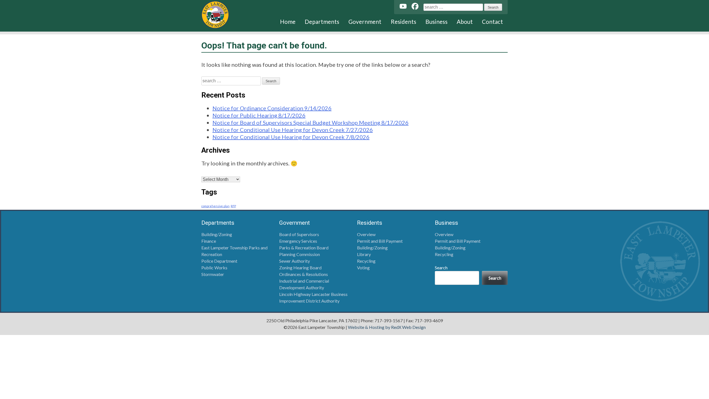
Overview (366, 234)
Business (436, 21)
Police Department (219, 261)
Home (288, 21)
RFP (233, 206)
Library (364, 254)
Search (441, 267)
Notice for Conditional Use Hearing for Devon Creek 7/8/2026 (290, 137)
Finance (208, 241)
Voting (363, 267)
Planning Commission (299, 254)
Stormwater (212, 274)
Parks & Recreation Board (303, 247)
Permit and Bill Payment (380, 241)
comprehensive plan (215, 206)
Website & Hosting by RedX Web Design (387, 327)
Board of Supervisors (299, 234)
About (465, 21)
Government (364, 21)
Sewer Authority (294, 261)
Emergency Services (298, 241)
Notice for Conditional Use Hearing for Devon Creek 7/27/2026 (292, 129)
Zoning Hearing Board (300, 267)
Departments (322, 21)
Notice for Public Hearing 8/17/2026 (258, 115)
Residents (403, 21)
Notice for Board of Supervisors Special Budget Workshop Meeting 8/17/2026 (310, 122)
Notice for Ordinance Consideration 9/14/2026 (272, 108)
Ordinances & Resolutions (303, 274)
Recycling (366, 261)
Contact (492, 21)
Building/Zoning (216, 234)
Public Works (214, 267)
